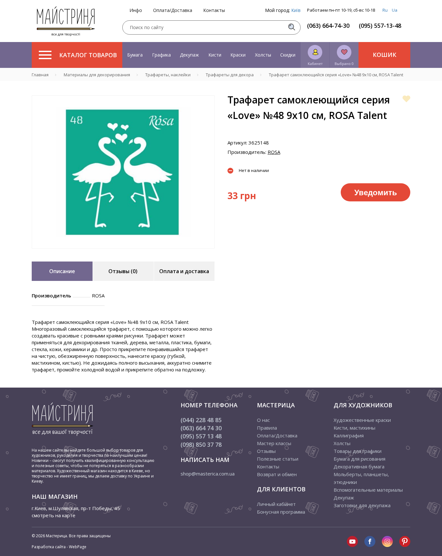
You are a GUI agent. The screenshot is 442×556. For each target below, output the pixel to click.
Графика (161, 55)
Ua (394, 10)
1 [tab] (123, 253)
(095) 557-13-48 (380, 25)
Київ (296, 10)
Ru (385, 10)
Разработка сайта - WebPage (59, 547)
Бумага (135, 55)
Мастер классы (274, 443)
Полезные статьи (277, 458)
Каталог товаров (88, 55)
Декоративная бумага (359, 466)
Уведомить (375, 192)
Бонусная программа (281, 511)
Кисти (214, 55)
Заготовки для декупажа (362, 505)
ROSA (274, 152)
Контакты (214, 10)
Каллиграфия (349, 435)
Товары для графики (357, 451)
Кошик (384, 55)
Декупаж (189, 55)
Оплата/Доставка (172, 10)
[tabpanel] (123, 172)
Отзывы (266, 451)
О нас (263, 420)
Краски (238, 55)
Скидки (287, 55)
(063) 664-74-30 (328, 25)
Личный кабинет (276, 504)
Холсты (263, 55)
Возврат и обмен (277, 474)
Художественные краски (362, 420)
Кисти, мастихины (354, 427)
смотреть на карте (53, 515)
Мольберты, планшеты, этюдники (361, 478)
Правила (267, 427)
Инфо (135, 10)
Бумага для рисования (359, 458)
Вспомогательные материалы (368, 489)
